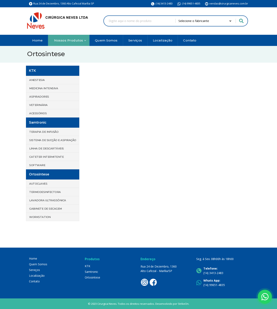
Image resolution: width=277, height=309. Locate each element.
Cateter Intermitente (46, 156)
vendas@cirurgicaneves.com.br (228, 3)
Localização (163, 40)
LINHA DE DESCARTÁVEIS (46, 148)
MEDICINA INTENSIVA (43, 88)
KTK (87, 266)
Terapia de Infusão (43, 131)
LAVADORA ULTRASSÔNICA (47, 200)
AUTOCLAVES (38, 183)
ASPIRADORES (39, 96)
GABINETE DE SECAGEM (45, 208)
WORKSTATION (40, 217)
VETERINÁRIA (38, 105)
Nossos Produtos (68, 40)
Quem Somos (106, 40)
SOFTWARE (37, 165)
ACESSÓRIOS (38, 113)
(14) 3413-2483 (164, 3)
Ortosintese (92, 277)
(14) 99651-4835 (191, 3)
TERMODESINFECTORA (45, 192)
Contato (189, 40)
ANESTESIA (37, 80)
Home (37, 40)
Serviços (135, 40)
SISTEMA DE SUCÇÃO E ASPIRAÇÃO (52, 140)
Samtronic (91, 272)
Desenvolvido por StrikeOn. (172, 304)
